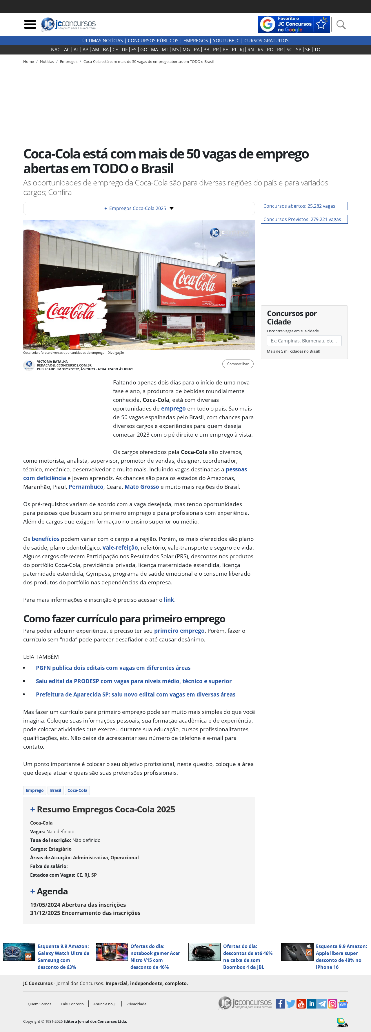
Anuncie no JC (105, 1004)
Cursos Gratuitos (266, 40)
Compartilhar (238, 363)
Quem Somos (39, 1004)
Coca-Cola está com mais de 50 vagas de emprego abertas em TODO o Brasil (148, 61)
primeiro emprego (179, 630)
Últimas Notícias (102, 40)
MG (186, 49)
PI (234, 49)
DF (125, 49)
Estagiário (60, 849)
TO (317, 49)
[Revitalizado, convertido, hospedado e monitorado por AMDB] (342, 1022)
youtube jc (226, 40)
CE (115, 49)
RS (260, 49)
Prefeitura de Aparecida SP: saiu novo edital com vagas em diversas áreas (135, 694)
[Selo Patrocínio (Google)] (294, 24)
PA (197, 49)
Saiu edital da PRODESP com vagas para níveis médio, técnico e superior (134, 681)
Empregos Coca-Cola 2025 (135, 208)
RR (280, 49)
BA (106, 49)
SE (307, 49)
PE (225, 49)
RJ (242, 49)
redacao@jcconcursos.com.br (64, 365)
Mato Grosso (142, 487)
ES (134, 49)
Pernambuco (86, 487)
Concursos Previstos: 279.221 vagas (302, 219)
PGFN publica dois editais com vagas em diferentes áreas (113, 668)
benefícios (45, 539)
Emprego (35, 790)
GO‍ (143, 49)
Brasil (55, 790)
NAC (55, 49)
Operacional (124, 857)
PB (206, 49)
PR (216, 49)
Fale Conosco (72, 1004)
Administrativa (90, 857)
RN (251, 49)
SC (289, 49)
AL (76, 49)
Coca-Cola (77, 790)
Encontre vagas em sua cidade (293, 330)
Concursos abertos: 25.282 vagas (299, 206)
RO (270, 49)
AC (67, 49)
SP (298, 49)
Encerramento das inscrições (85, 913)
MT (165, 49)
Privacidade (136, 1004)
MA (154, 49)
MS (175, 49)
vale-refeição (119, 547)
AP (85, 49)
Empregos (195, 40)
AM (95, 49)
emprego (173, 408)
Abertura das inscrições (78, 905)
